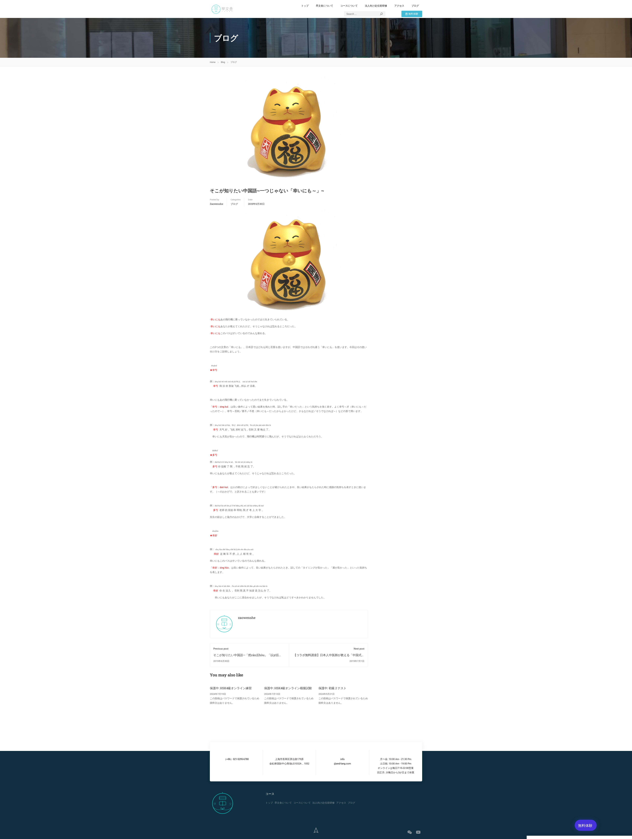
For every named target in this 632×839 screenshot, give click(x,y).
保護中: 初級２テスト (332, 688)
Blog (223, 62)
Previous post (220, 648)
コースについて (349, 5)
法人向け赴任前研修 (376, 5)
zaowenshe (216, 203)
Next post (359, 648)
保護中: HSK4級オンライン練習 (231, 688)
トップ (305, 5)
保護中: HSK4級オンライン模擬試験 (288, 688)
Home (212, 62)
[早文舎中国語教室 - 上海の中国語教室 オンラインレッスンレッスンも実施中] (222, 9)
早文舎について (324, 5)
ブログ (415, 5)
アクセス (399, 5)
